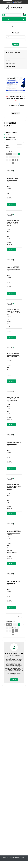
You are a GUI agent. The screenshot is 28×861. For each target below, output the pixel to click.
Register (17, 1)
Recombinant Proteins (10, 66)
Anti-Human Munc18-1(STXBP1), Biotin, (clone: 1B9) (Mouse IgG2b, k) (13, 311)
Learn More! (14, 679)
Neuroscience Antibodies (11, 57)
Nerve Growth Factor (10, 63)
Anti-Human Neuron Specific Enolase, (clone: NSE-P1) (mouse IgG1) (14, 399)
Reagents (11, 25)
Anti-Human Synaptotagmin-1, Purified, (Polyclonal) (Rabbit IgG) (13, 178)
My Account (8, 2)
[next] (13, 160)
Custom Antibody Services (14, 653)
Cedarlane (4, 25)
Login (21, 1)
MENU (7, 19)
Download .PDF (15, 113)
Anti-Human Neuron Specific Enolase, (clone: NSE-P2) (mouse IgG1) (14, 442)
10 (9, 160)
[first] (7, 154)
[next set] (16, 160)
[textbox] (11, 15)
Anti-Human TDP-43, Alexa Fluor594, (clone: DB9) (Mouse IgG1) (14, 581)
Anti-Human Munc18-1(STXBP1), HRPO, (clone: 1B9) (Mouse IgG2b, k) (13, 355)
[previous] (10, 154)
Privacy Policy (13, 859)
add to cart (11, 204)
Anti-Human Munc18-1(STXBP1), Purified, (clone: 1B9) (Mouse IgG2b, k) (13, 267)
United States (18, 2)
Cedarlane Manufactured (20, 25)
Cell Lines (8, 60)
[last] (13, 163)
